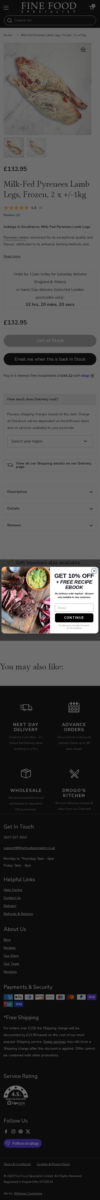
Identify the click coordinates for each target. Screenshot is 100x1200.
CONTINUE (74, 617)
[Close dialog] (94, 570)
